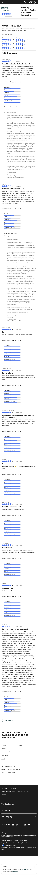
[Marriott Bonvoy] (32, 2)
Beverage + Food (6, 752)
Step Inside (4, 755)
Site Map (23, 847)
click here (15, 871)
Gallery (21, 745)
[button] (24, 2)
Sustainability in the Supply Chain (10, 847)
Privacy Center (22, 843)
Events (3, 759)
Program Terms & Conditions (8, 843)
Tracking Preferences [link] (6, 840)
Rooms (3, 748)
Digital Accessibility (22, 845)
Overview (4, 745)
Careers (16, 840)
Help (2, 849)
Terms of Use (23, 840)
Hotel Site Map (31, 847)
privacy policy (25, 869)
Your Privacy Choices (9, 845)
